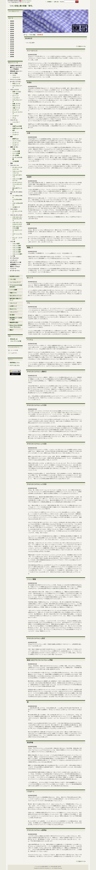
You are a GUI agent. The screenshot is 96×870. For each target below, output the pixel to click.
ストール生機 (16, 153)
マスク (14, 75)
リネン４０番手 (16, 250)
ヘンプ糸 (12, 256)
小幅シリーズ (16, 108)
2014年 (12, 46)
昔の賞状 (12, 315)
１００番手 (15, 93)
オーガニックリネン (15, 81)
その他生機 (15, 161)
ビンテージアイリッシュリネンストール (17, 184)
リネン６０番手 (16, 252)
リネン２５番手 (16, 247)
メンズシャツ (13, 260)
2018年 (12, 38)
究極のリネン (13, 292)
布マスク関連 (13, 73)
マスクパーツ (16, 77)
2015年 (12, 44)
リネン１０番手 (16, 245)
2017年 (12, 40)
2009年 (12, 56)
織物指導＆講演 (14, 322)
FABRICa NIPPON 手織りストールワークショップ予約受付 (16, 67)
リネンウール (13, 120)
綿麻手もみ (15, 138)
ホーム (25, 34)
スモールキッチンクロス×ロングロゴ (17, 218)
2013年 (12, 48)
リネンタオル (13, 209)
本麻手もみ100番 (17, 126)
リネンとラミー (14, 312)
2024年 (12, 25)
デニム (14, 118)
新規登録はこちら (15, 362)
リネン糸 (12, 241)
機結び (11, 330)
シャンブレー (16, 98)
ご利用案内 (49, 1)
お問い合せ (56, 1)
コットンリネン (16, 141)
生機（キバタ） (16, 103)
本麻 (11, 124)
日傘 (11, 163)
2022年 (12, 29)
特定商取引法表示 (14, 276)
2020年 (12, 33)
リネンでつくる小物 (15, 341)
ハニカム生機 (16, 151)
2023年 (12, 27)
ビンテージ (15, 110)
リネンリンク (13, 303)
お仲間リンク (13, 306)
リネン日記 (13, 279)
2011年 (12, 52)
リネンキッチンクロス (16, 215)
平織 (13, 149)
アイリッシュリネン (15, 79)
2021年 (12, 31)
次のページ (82, 46)
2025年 (12, 23)
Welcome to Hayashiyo (26, 0)
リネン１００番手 (17, 254)
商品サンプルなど (15, 266)
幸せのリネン (13, 309)
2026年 (12, 21)
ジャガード (15, 115)
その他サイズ (16, 207)
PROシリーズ (16, 83)
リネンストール (14, 165)
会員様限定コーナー (15, 264)
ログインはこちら (15, 365)
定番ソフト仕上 (16, 91)
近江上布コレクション (16, 295)
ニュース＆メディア (15, 282)
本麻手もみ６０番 (17, 128)
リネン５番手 (16, 243)
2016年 (12, 42)
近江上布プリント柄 (15, 262)
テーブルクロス (14, 258)
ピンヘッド (15, 95)
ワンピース (13, 268)
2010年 (12, 54)
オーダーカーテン (15, 270)
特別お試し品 (13, 339)
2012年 (12, 50)
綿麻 (11, 136)
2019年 (12, 35)
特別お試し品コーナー (16, 71)
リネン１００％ (14, 89)
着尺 (13, 130)
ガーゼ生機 (15, 155)
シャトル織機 (13, 289)
